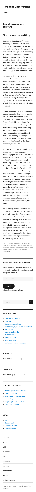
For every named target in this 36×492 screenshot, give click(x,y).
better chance (27, 245)
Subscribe (8, 286)
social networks (9, 480)
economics (7, 461)
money (10, 249)
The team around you (13, 324)
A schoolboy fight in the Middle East (18, 327)
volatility (24, 249)
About (5, 442)
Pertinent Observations (16, 6)
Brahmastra (9, 335)
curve (9, 247)
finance (24, 243)
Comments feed (11, 426)
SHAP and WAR (10, 340)
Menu (6, 12)
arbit (19, 243)
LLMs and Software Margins (15, 343)
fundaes (5, 245)
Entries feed (9, 423)
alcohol (20, 245)
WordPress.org (10, 428)
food (28, 243)
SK (6, 243)
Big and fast (9, 329)
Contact (6, 437)
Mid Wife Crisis (10, 337)
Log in (7, 420)
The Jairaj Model (11, 393)
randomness (12, 245)
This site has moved (12, 318)
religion (6, 475)
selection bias (17, 249)
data (4, 456)
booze (5, 247)
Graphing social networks (14, 402)
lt (6, 249)
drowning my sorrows (22, 247)
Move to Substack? (12, 332)
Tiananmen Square (12, 404)
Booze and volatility (16, 35)
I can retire (9, 321)
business (6, 452)
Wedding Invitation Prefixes (15, 391)
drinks (13, 247)
